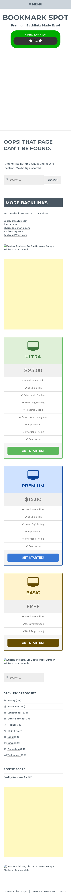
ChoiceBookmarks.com (17, 228)
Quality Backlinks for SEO (18, 777)
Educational (14, 712)
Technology (14, 755)
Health (11, 730)
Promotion (13, 749)
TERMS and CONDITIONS (43, 891)
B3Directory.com (13, 231)
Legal (10, 737)
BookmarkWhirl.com (15, 235)
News (10, 743)
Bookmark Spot (35, 17)
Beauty (11, 700)
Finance (11, 724)
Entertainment (15, 718)
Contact (62, 891)
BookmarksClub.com (15, 221)
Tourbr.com (10, 224)
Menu (37, 4)
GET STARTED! (33, 451)
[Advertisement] (35, 93)
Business (12, 706)
